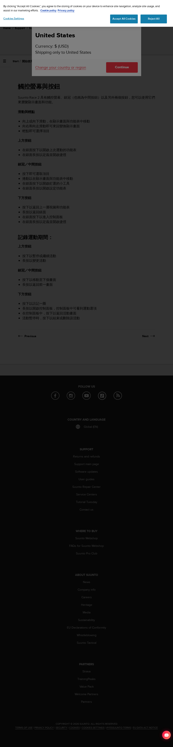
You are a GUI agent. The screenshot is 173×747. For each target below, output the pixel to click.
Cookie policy (48, 10)
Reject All (153, 18)
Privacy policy (66, 10)
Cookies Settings (13, 18)
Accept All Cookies (123, 18)
